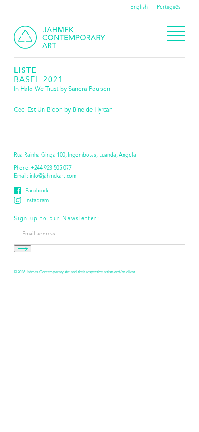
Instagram (37, 200)
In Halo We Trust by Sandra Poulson (62, 89)
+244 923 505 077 (51, 168)
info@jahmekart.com (53, 176)
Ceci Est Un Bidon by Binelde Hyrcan (63, 110)
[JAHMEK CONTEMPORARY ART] (59, 37)
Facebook (36, 191)
